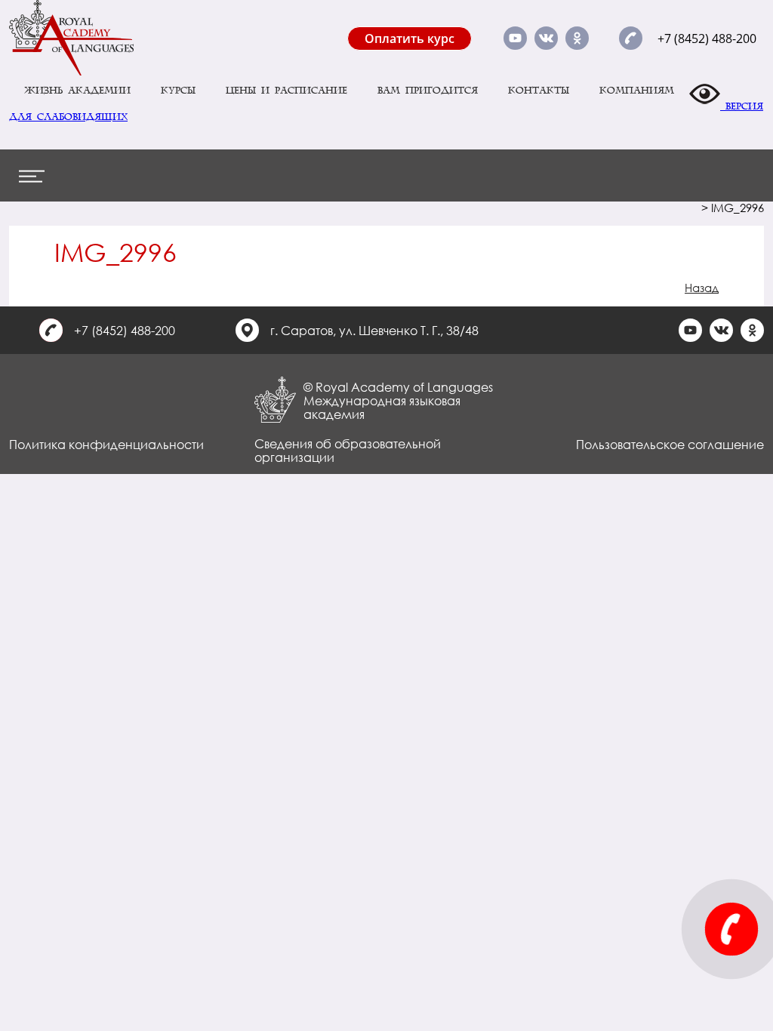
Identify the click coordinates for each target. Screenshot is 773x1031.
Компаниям (636, 90)
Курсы (178, 90)
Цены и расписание (286, 90)
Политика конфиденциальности (106, 444)
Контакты (538, 90)
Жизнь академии (77, 90)
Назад (702, 287)
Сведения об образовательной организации (347, 450)
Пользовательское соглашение (670, 444)
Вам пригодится (427, 90)
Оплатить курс (409, 38)
